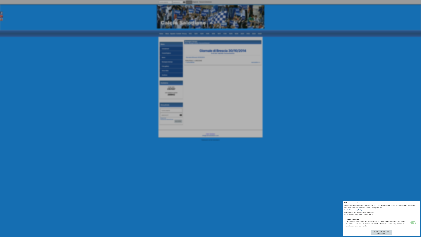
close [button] (418, 202)
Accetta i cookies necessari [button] (381, 232)
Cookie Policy (348, 210)
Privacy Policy (358, 210)
